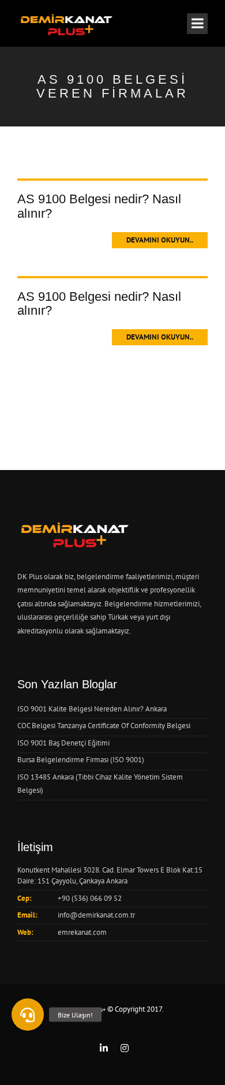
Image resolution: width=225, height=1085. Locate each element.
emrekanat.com (82, 932)
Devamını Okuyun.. (159, 240)
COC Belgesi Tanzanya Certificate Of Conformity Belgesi (103, 725)
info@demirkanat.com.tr (96, 915)
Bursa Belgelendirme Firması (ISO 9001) (80, 760)
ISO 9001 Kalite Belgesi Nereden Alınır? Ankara (92, 709)
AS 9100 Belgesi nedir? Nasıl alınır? (99, 206)
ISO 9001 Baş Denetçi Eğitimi (63, 743)
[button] (28, 1014)
